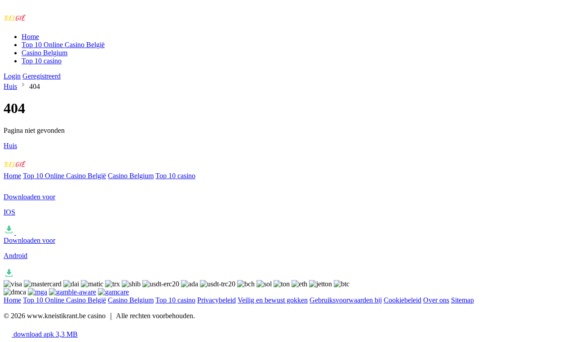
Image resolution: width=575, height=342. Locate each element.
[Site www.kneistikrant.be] (41, 21)
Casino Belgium (44, 53)
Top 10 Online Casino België (63, 44)
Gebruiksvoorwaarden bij (346, 300)
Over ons (436, 300)
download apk (45, 334)
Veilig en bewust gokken (273, 300)
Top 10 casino (42, 61)
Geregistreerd (41, 76)
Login (12, 76)
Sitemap (462, 300)
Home (30, 36)
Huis (10, 86)
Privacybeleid (216, 300)
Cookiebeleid (402, 300)
